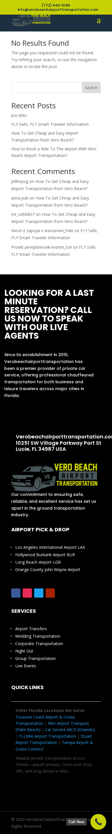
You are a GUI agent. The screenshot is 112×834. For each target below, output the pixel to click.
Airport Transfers (31, 628)
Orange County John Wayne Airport (47, 569)
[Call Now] (98, 822)
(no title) (19, 115)
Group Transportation (35, 658)
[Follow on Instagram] (27, 593)
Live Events (25, 666)
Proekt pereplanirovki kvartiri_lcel (41, 247)
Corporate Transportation (39, 643)
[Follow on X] (38, 593)
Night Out (24, 651)
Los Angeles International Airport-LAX (50, 547)
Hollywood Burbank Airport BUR (45, 554)
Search (91, 87)
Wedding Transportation (37, 636)
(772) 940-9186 (50, 416)
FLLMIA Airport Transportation (47, 736)
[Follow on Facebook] (15, 593)
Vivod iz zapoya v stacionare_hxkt (42, 230)
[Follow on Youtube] (50, 593)
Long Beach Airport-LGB (38, 562)
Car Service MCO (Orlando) (70, 729)
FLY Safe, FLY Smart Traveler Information (50, 124)
